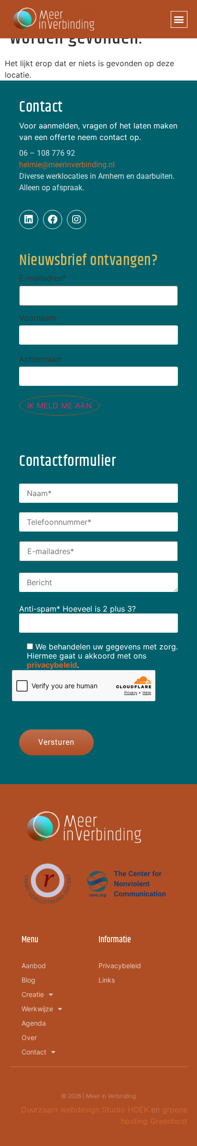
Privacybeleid (119, 965)
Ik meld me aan (59, 405)
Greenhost (168, 1121)
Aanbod (34, 965)
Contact (34, 1052)
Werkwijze (37, 1009)
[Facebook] (52, 219)
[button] (179, 19)
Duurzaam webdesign (61, 1109)
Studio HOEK (125, 1109)
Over (29, 1037)
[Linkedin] (28, 219)
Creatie (33, 994)
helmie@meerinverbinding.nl (67, 164)
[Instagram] (76, 219)
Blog (28, 980)
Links (106, 980)
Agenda (34, 1023)
